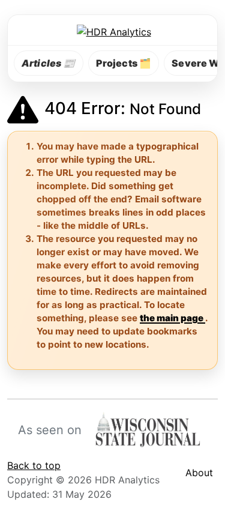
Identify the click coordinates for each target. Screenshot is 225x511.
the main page (172, 318)
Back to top (34, 465)
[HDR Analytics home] (113, 31)
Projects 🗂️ (124, 63)
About (199, 473)
